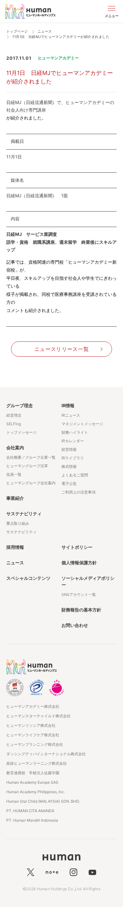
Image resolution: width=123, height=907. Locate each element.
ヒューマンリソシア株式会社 (31, 725)
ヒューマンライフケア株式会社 (32, 734)
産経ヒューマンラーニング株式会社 (36, 763)
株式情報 (69, 466)
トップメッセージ (21, 432)
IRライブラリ (73, 458)
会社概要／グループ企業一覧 (31, 457)
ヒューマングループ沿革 (27, 465)
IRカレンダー (73, 440)
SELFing (13, 423)
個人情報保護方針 (79, 562)
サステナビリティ (24, 513)
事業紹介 (15, 498)
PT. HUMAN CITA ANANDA (30, 810)
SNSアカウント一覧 (79, 594)
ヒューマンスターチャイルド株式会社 (38, 716)
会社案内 (15, 447)
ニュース (15, 562)
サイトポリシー (77, 547)
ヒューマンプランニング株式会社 (34, 744)
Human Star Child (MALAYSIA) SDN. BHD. (43, 801)
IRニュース (71, 415)
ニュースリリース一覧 (61, 349)
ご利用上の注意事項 (79, 492)
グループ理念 (19, 405)
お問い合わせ (75, 625)
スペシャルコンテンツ (28, 578)
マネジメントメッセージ (82, 423)
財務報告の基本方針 (81, 609)
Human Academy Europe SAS (32, 782)
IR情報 (68, 405)
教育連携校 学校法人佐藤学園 (32, 772)
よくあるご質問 (75, 475)
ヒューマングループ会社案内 (31, 483)
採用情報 (15, 547)
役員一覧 (13, 474)
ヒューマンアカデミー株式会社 (32, 706)
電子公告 (69, 483)
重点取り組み (17, 523)
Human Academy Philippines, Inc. (35, 791)
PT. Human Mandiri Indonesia (32, 820)
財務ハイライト (75, 432)
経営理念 (13, 415)
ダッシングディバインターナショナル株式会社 (46, 753)
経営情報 (69, 449)
